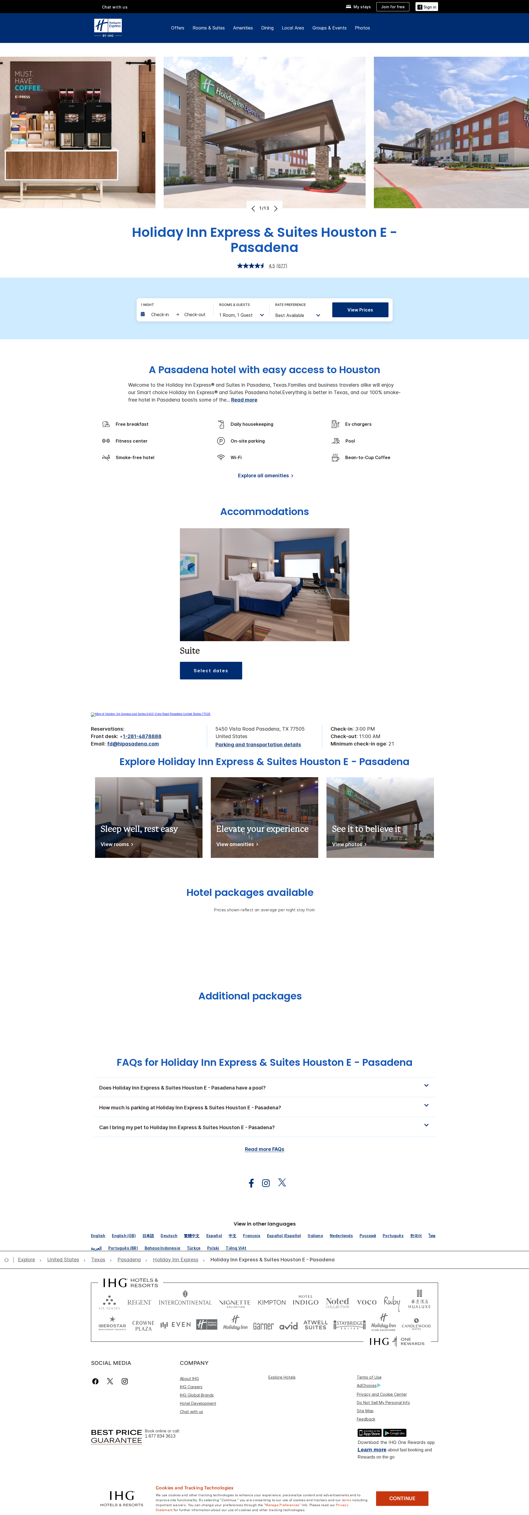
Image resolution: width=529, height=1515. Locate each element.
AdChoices (367, 1385)
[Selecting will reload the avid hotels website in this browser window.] (288, 1324)
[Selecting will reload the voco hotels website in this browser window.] (367, 1301)
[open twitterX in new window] (279, 1183)
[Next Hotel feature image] (275, 208)
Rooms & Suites (209, 28)
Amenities (243, 28)
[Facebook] (96, 1381)
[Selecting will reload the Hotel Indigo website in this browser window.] (306, 1301)
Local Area (293, 28)
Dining (267, 28)
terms (347, 1499)
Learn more (372, 1449)
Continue (402, 1498)
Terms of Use (369, 1377)
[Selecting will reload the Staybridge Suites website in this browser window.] (350, 1324)
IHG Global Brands (197, 1395)
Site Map (365, 1410)
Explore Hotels (282, 1377)
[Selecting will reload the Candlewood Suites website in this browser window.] (416, 1324)
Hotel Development (198, 1403)
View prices (360, 310)
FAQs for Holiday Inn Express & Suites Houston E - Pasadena (264, 1062)
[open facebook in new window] (248, 1183)
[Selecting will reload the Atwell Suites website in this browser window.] (315, 1324)
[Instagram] (124, 1381)
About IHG (189, 1378)
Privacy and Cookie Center (382, 1394)
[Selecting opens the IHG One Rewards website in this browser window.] (397, 1341)
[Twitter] (110, 1381)
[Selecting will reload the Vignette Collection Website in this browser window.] (235, 1301)
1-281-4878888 (142, 736)
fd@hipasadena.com (133, 744)
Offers (177, 28)
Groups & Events (329, 28)
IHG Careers (191, 1386)
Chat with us (191, 1411)
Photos (362, 28)
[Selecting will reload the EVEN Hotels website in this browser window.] (175, 1324)
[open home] (8, 1260)
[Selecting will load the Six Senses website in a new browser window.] (109, 1301)
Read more (244, 400)
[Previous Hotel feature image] (254, 208)
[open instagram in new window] (263, 1183)
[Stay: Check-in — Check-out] (174, 314)
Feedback (366, 1419)
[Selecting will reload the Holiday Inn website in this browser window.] (235, 1324)
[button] (426, 6)
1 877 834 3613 (160, 1436)
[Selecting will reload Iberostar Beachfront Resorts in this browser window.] (112, 1324)
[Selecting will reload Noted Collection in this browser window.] (337, 1301)
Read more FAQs (264, 1149)
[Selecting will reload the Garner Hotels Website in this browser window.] (263, 1324)
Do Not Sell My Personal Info (383, 1402)
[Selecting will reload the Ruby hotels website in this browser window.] (392, 1301)
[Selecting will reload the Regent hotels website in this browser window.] (139, 1301)
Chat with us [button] (115, 7)
